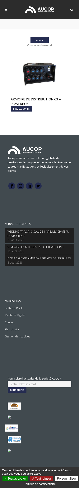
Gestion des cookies (17, 336)
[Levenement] (9, 417)
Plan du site (12, 329)
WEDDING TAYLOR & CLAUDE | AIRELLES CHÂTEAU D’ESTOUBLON (38, 234)
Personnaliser (66, 478)
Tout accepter (16, 478)
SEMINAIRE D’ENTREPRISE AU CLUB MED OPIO (35, 247)
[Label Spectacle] (14, 408)
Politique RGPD (14, 308)
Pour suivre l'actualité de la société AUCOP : (35, 378)
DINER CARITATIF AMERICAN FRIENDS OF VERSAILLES (39, 258)
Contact (10, 322)
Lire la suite (21, 108)
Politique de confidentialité (40, 484)
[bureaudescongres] (14, 442)
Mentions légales (15, 315)
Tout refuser (42, 478)
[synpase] (9, 451)
